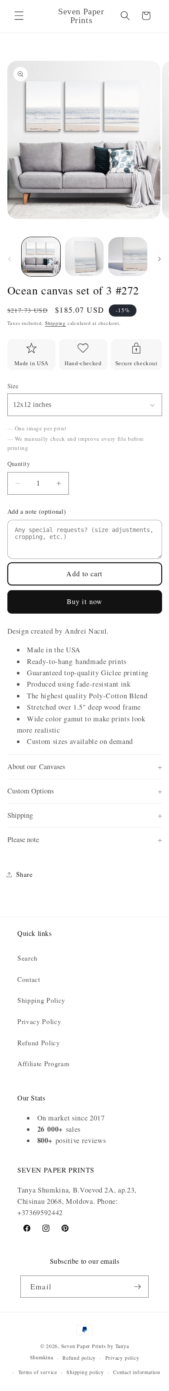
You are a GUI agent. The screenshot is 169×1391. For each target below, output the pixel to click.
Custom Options (30, 791)
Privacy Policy (39, 1021)
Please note (23, 839)
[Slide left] (9, 259)
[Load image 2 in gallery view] (84, 256)
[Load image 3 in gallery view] (127, 256)
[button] (19, 15)
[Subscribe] (137, 1286)
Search (27, 958)
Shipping (55, 323)
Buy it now (85, 601)
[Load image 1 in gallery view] (41, 256)
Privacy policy (122, 1357)
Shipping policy (85, 1371)
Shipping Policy (41, 1000)
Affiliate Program (43, 1063)
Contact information (136, 1371)
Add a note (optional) (36, 511)
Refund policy (79, 1357)
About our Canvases (36, 766)
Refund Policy (38, 1042)
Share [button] (24, 874)
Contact (28, 979)
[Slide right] (159, 259)
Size (13, 386)
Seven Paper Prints (83, 1345)
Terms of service (37, 1371)
